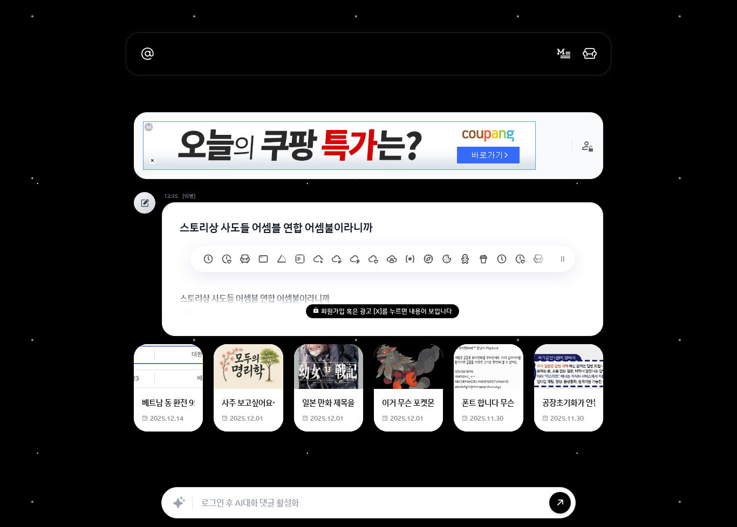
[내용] (152, 160)
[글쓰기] (563, 53)
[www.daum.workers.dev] (483, 259)
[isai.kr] (208, 259)
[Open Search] (259, 475)
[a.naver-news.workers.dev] (538, 259)
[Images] (382, 475)
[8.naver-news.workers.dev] (336, 259)
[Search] (311, 475)
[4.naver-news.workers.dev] (410, 259)
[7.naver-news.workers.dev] (355, 259)
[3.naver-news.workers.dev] (428, 259)
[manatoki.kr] (226, 259)
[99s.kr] (281, 259)
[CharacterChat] (429, 475)
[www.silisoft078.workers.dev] (520, 259)
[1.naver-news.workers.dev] (465, 259)
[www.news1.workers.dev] (502, 259)
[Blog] (405, 475)
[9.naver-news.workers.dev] (318, 259)
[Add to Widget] (478, 475)
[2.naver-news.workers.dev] (447, 259)
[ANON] (358, 475)
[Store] (334, 475)
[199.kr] (245, 259)
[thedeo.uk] (300, 259)
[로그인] (589, 53)
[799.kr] (263, 259)
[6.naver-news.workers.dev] (373, 259)
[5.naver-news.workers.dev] (392, 259)
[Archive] (453, 475)
